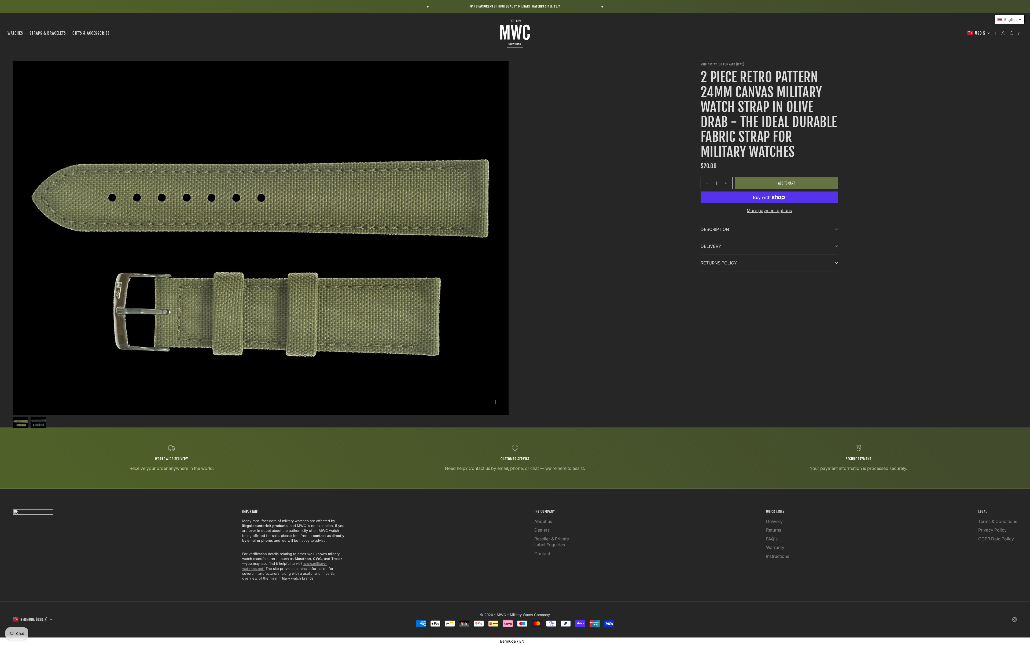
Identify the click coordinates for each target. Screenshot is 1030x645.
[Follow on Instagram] (1014, 619)
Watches (15, 33)
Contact (542, 553)
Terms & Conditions (997, 521)
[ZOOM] (495, 402)
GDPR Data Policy (996, 538)
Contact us (479, 468)
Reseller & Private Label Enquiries (551, 541)
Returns (773, 530)
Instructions (777, 556)
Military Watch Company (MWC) (722, 64)
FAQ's (772, 538)
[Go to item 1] (20, 422)
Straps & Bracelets (48, 33)
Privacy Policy (992, 530)
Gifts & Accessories (91, 33)
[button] (1009, 19)
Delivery (774, 521)
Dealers (542, 530)
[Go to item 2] (38, 422)
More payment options (769, 210)
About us (543, 521)
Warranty (775, 547)
